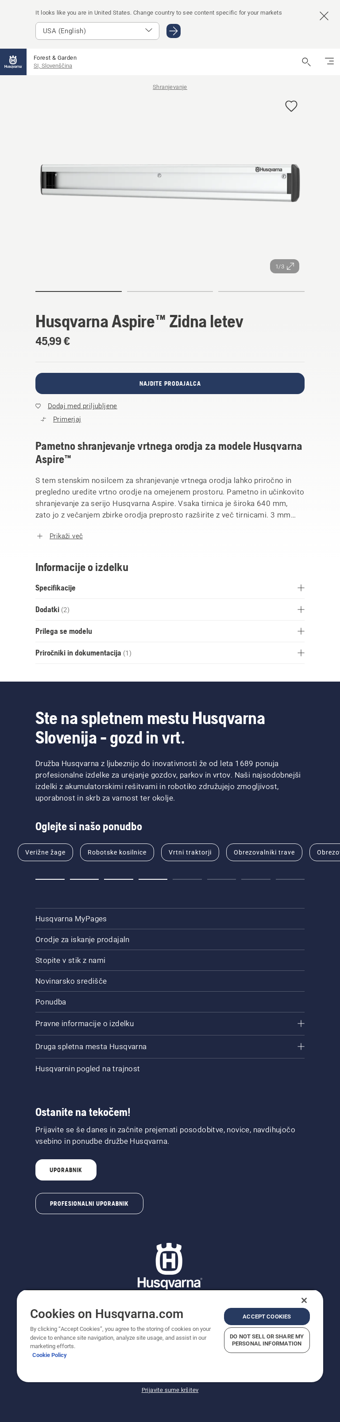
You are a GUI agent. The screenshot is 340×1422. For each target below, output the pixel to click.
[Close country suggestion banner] (324, 16)
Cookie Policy (49, 1355)
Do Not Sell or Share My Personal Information (267, 1340)
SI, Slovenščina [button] (53, 65)
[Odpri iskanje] (306, 62)
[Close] (304, 1300)
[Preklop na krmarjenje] (329, 62)
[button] (291, 106)
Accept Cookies (267, 1316)
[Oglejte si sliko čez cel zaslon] (170, 184)
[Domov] (13, 62)
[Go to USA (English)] (173, 31)
